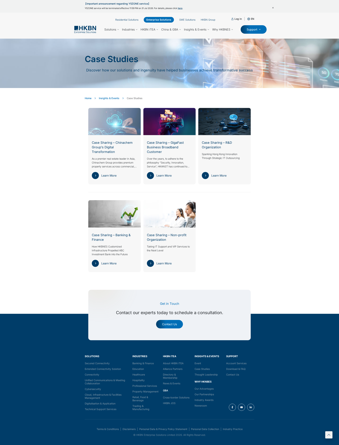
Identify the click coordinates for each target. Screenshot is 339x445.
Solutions (110, 29)
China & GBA (169, 29)
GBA (165, 390)
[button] (252, 18)
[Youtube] (241, 407)
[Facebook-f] (232, 407)
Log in (238, 18)
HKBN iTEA (148, 29)
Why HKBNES (221, 29)
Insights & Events (195, 29)
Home (88, 98)
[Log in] (232, 19)
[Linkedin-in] (250, 407)
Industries (128, 29)
